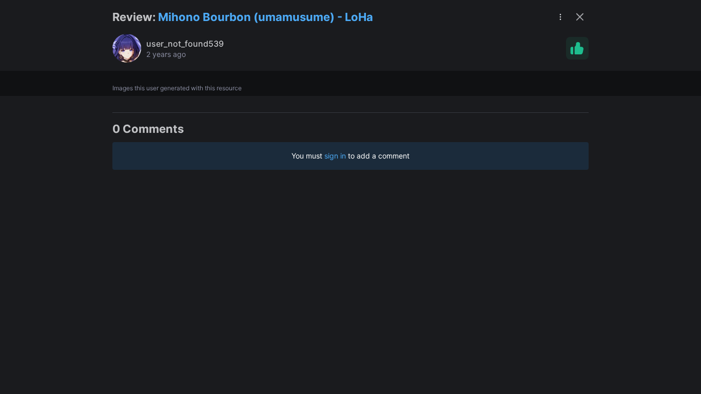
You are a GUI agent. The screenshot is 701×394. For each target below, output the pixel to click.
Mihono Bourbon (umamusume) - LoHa (265, 17)
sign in (335, 155)
